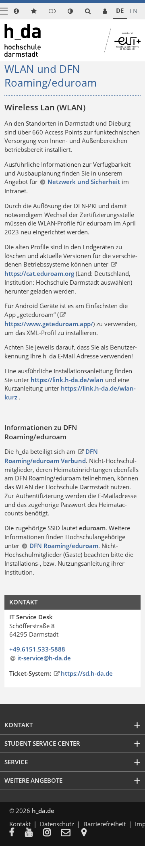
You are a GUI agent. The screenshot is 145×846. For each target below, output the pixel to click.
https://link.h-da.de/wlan (67, 380)
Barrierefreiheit (104, 824)
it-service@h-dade (44, 658)
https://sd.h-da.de (87, 673)
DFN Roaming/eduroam (63, 546)
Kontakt (20, 824)
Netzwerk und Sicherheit (84, 182)
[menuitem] (17, 833)
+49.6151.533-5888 (37, 649)
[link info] (16, 11)
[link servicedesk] (105, 11)
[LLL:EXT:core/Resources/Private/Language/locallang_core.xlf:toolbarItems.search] (88, 11)
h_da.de (43, 811)
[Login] (52, 11)
